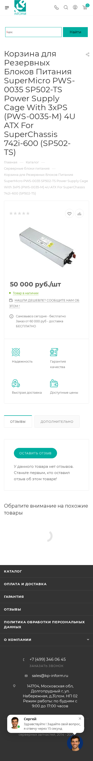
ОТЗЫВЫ (12, 609)
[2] (15, 213)
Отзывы (18, 422)
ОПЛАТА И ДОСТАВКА (25, 584)
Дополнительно (57, 422)
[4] (23, 213)
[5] (28, 213)
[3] (19, 213)
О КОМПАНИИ (17, 640)
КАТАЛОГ (13, 571)
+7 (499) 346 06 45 (48, 660)
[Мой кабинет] (75, 7)
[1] (11, 213)
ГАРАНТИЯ (14, 597)
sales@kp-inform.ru (50, 675)
